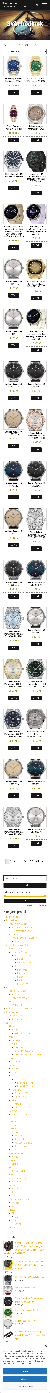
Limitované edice (19, 1178)
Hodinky (20, 959)
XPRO (14, 1044)
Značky (9, 1022)
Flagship (15, 1202)
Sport (14, 1125)
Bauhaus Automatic (23, 1142)
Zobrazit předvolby (25, 1386)
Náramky (21, 973)
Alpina (11, 1026)
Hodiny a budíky (13, 917)
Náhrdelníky (22, 970)
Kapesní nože (18, 1019)
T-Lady (15, 1213)
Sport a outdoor (13, 1012)
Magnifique (17, 1061)
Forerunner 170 (21, 1093)
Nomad (15, 1206)
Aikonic (15, 1157)
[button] (45, 1345)
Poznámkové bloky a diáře (23, 927)
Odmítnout (25, 1379)
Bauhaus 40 (20, 1139)
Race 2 (15, 1188)
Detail (14, 92)
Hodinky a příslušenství (25, 955)
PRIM (11, 1167)
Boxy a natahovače (17, 991)
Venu (14, 1100)
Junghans (13, 1121)
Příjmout (25, 1371)
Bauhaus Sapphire (23, 1146)
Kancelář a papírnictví (15, 920)
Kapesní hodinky (19, 1171)
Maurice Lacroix (16, 1153)
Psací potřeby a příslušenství (25, 938)
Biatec (12, 1058)
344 (37, 861)
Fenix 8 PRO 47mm (25, 1082)
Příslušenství (17, 1005)
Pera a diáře (14, 1001)
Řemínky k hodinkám (26, 962)
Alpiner (15, 1030)
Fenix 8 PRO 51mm (25, 1086)
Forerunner (17, 1090)
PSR (16, 1118)
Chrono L (18, 1224)
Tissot (12, 1209)
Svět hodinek (10, 3)
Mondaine (13, 1160)
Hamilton (13, 1111)
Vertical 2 (16, 1195)
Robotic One (17, 1181)
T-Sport (15, 1220)
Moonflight (16, 1040)
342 (26, 861)
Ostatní (9, 987)
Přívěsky (21, 980)
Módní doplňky (15, 948)
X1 (16, 1107)
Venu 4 (18, 1104)
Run (13, 1192)
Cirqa (14, 1072)
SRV (16, 1217)
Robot (11, 1174)
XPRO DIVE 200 (21, 1047)
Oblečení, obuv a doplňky (17, 945)
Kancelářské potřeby (18, 924)
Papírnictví (13, 934)
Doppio (15, 1164)
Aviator (12, 1037)
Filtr (25, 900)
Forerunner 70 (21, 1097)
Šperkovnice (22, 984)
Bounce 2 (16, 1068)
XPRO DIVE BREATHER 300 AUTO (29, 1054)
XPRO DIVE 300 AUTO (24, 1051)
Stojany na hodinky (20, 998)
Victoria (15, 1149)
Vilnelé (15, 1231)
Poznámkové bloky (23, 931)
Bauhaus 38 (20, 1135)
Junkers (12, 1128)
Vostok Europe (15, 1227)
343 (31, 861)
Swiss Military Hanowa (19, 1199)
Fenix (14, 1075)
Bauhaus (16, 1132)
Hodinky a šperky (19, 952)
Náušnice (21, 977)
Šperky (18, 966)
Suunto (12, 1185)
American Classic (19, 1114)
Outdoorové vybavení (18, 1015)
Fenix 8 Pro (20, 1079)
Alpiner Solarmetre (23, 1033)
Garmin (12, 1065)
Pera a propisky (21, 941)
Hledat (25, 885)
